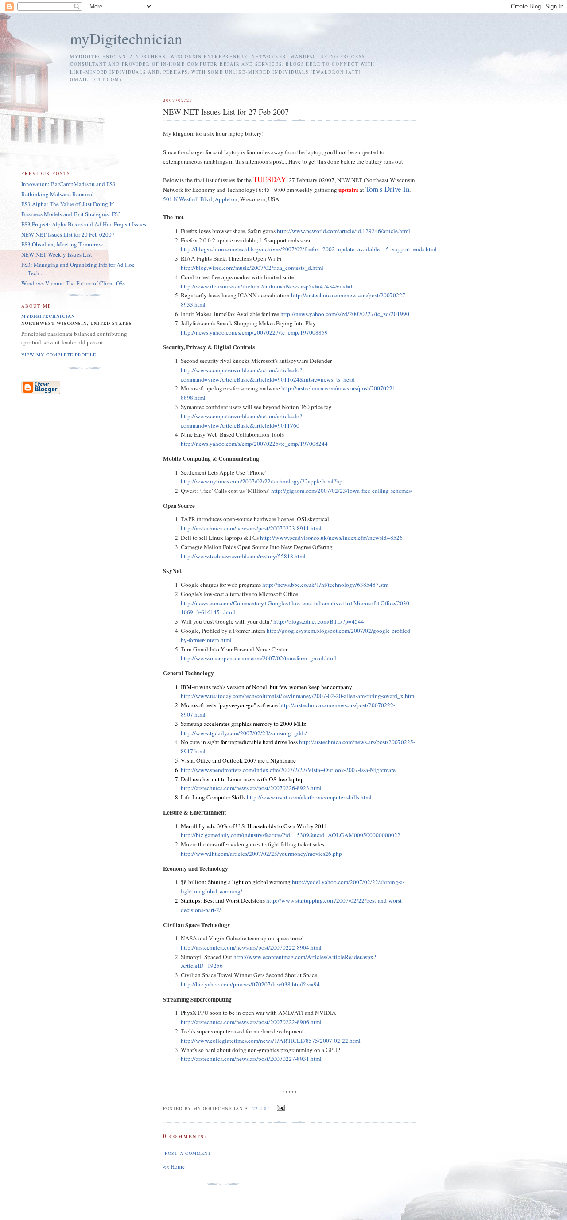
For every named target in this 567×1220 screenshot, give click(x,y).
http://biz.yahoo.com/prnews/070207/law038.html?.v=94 (250, 984)
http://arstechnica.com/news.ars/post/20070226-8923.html (251, 788)
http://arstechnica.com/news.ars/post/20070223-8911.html (251, 528)
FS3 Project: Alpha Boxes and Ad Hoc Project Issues (83, 224)
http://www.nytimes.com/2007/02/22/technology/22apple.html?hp (261, 481)
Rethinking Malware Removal (57, 194)
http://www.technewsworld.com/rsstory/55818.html (243, 556)
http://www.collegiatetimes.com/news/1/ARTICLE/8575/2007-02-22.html (271, 1041)
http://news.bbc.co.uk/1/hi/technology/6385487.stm (325, 585)
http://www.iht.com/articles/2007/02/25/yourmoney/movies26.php (261, 854)
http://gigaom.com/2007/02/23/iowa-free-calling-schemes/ (341, 491)
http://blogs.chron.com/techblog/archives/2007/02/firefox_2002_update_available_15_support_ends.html (309, 249)
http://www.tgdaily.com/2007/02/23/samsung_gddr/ (244, 733)
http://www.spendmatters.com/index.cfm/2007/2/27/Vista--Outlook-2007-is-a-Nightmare (288, 770)
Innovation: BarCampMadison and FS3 (68, 184)
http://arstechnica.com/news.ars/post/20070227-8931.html (251, 1059)
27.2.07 (260, 1108)
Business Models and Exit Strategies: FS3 (71, 214)
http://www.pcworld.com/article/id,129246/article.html (343, 231)
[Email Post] (279, 1108)
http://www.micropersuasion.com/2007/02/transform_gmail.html (258, 658)
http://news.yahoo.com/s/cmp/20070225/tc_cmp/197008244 (254, 444)
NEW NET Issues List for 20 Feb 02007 (68, 234)
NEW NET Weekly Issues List (56, 254)
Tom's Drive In (387, 189)
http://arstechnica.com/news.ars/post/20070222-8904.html (251, 947)
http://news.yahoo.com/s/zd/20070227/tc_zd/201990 (344, 314)
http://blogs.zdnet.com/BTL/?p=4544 (318, 621)
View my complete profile (58, 354)
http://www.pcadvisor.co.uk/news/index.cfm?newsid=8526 (331, 538)
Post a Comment (187, 1153)
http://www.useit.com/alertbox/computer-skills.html (309, 797)
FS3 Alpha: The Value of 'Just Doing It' (67, 204)
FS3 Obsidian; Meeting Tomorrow (62, 244)
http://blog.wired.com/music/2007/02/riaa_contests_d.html (252, 268)
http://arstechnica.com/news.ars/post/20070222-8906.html (251, 1022)
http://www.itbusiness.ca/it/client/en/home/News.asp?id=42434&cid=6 (267, 286)
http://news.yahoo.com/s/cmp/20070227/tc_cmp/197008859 (254, 332)
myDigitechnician (126, 38)
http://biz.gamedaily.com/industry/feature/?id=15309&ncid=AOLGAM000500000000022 (290, 835)
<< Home (174, 1166)
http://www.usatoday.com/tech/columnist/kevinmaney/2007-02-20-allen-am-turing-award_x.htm (297, 696)
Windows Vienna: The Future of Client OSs (73, 283)
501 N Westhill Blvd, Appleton (200, 199)
